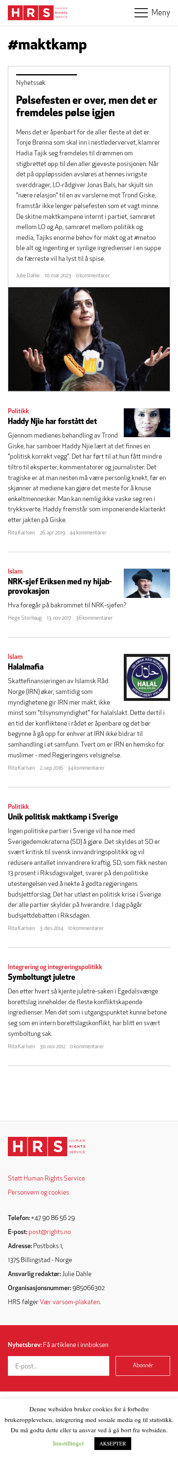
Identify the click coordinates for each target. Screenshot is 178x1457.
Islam (15, 572)
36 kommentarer (94, 618)
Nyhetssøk (31, 83)
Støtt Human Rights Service (46, 1179)
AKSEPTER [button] (112, 1443)
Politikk (18, 411)
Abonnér (143, 1365)
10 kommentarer (86, 928)
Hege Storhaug (25, 618)
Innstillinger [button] (68, 1443)
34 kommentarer (86, 768)
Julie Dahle (28, 276)
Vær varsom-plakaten (70, 1302)
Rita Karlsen (21, 533)
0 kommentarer (93, 276)
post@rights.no (50, 1232)
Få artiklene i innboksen (58, 1345)
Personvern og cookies (38, 1193)
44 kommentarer (88, 533)
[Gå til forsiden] (46, 1146)
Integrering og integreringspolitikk (55, 967)
